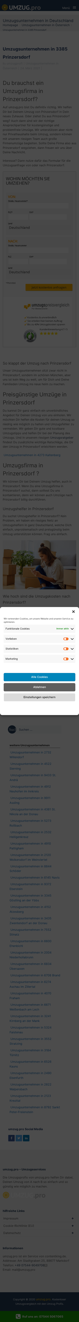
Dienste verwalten (16, 667)
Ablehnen (39, 687)
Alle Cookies (39, 677)
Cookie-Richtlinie (10, 708)
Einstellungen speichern (39, 697)
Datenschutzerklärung (43, 705)
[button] (73, 611)
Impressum (67, 705)
